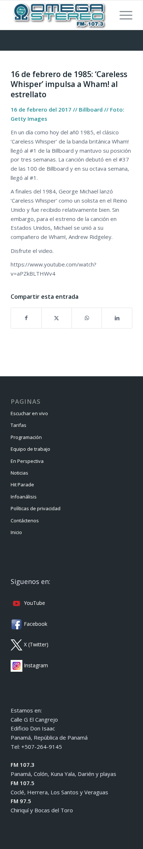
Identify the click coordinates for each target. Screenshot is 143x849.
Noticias (19, 472)
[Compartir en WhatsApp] (87, 318)
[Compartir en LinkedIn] (117, 318)
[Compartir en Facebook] (26, 318)
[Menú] (122, 15)
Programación (26, 437)
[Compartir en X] (57, 318)
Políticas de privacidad (35, 508)
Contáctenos (25, 520)
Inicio (16, 532)
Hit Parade (22, 484)
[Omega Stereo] (59, 15)
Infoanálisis (24, 496)
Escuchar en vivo (29, 413)
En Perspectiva (27, 461)
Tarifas (18, 425)
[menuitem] (122, 15)
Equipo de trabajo (30, 449)
